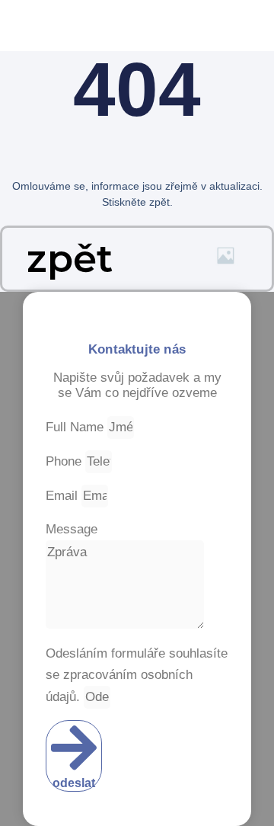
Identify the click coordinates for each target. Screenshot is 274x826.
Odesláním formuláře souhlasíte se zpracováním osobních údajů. (137, 675)
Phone (65, 461)
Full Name (76, 427)
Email (63, 495)
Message (71, 529)
